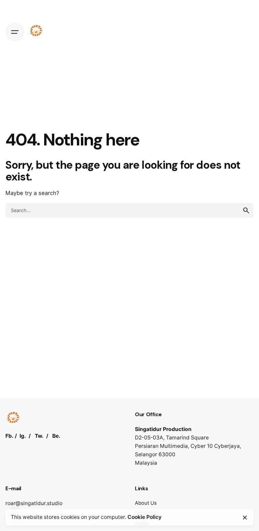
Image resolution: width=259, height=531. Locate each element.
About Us (146, 503)
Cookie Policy (144, 517)
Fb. (9, 436)
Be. (56, 436)
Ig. (23, 436)
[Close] (245, 517)
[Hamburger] (14, 32)
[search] (246, 210)
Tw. (39, 436)
